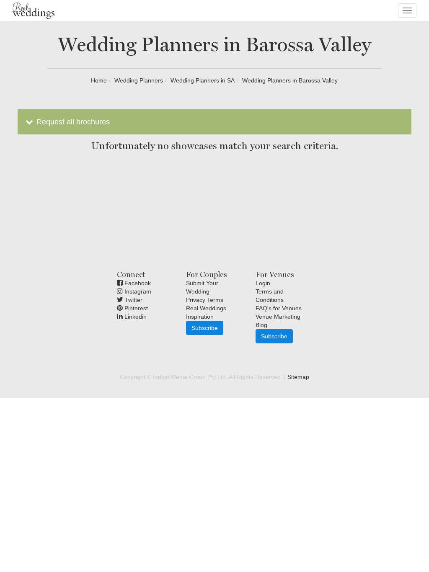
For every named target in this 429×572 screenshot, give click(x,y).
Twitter (132, 299)
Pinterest (135, 308)
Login (263, 283)
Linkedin (135, 316)
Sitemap (298, 377)
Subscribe (204, 328)
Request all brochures (72, 122)
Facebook (137, 283)
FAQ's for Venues (279, 308)
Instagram (137, 291)
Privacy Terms (204, 299)
